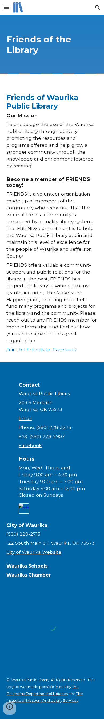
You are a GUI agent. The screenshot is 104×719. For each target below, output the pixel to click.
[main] (52, 44)
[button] (6, 7)
